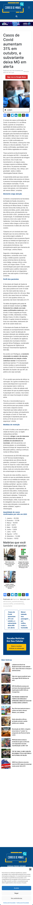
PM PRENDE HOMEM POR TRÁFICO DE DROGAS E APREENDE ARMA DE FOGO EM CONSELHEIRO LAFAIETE (21, 699)
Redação (26, 71)
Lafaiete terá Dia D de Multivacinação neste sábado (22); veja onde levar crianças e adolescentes (22, 667)
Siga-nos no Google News (16, 77)
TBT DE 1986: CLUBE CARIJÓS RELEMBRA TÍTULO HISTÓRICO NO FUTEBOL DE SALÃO (21, 753)
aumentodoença (17, 601)
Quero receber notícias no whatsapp (16, 647)
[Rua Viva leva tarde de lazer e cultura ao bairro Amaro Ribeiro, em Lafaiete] (6, 710)
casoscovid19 (8, 604)
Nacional (16, 599)
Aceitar (16, 888)
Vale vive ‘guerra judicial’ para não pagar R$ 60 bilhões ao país (21, 678)
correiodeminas (18, 604)
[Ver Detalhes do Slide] (16, 24)
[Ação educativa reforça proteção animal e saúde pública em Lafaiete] (6, 721)
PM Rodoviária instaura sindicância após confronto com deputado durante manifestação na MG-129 (20, 742)
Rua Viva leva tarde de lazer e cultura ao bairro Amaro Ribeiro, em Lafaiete (21, 710)
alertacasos (7, 601)
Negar (16, 893)
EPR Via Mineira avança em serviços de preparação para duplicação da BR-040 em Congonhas (21, 689)
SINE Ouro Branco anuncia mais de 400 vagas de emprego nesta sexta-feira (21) (22, 764)
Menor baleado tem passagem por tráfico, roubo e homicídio (24, 620)
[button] (30, 869)
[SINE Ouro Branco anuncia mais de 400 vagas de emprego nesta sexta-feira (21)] (6, 764)
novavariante (7, 606)
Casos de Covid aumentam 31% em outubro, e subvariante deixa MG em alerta (12, 620)
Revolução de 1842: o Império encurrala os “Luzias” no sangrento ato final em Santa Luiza (21, 732)
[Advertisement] (16, 787)
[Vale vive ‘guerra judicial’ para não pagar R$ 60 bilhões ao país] (6, 678)
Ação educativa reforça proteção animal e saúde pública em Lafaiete (19, 721)
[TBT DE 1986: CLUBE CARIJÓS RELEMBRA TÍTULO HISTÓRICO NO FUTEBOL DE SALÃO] (6, 753)
